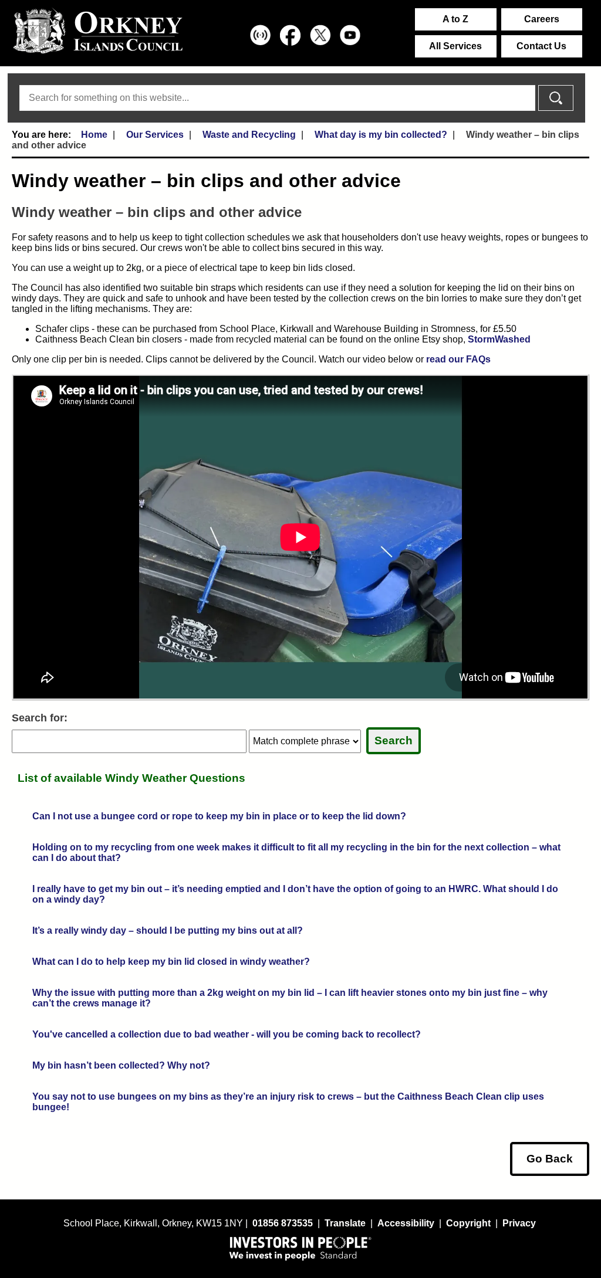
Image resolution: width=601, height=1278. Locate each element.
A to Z (455, 19)
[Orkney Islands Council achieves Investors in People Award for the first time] (300, 1248)
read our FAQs (458, 359)
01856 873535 (282, 1223)
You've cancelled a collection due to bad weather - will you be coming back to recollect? (226, 1034)
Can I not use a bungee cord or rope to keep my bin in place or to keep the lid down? (219, 816)
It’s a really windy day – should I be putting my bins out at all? (167, 930)
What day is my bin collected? (381, 135)
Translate (345, 1223)
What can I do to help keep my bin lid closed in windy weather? (171, 962)
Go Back (549, 1158)
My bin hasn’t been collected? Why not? (121, 1065)
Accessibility (405, 1223)
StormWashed (499, 339)
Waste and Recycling (249, 135)
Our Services (155, 135)
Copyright (468, 1223)
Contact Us (541, 46)
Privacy (519, 1223)
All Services (455, 46)
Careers (541, 19)
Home (94, 135)
